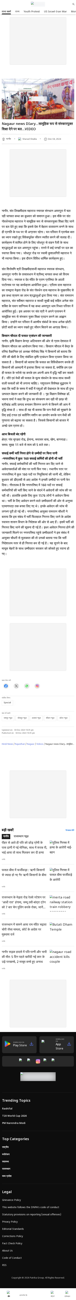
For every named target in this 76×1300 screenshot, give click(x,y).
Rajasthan (20, 744)
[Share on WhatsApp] (27, 686)
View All (70, 830)
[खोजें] (73, 4)
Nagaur (30, 744)
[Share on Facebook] (6, 686)
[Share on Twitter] (16, 686)
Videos (39, 744)
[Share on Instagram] (37, 686)
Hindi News (7, 744)
